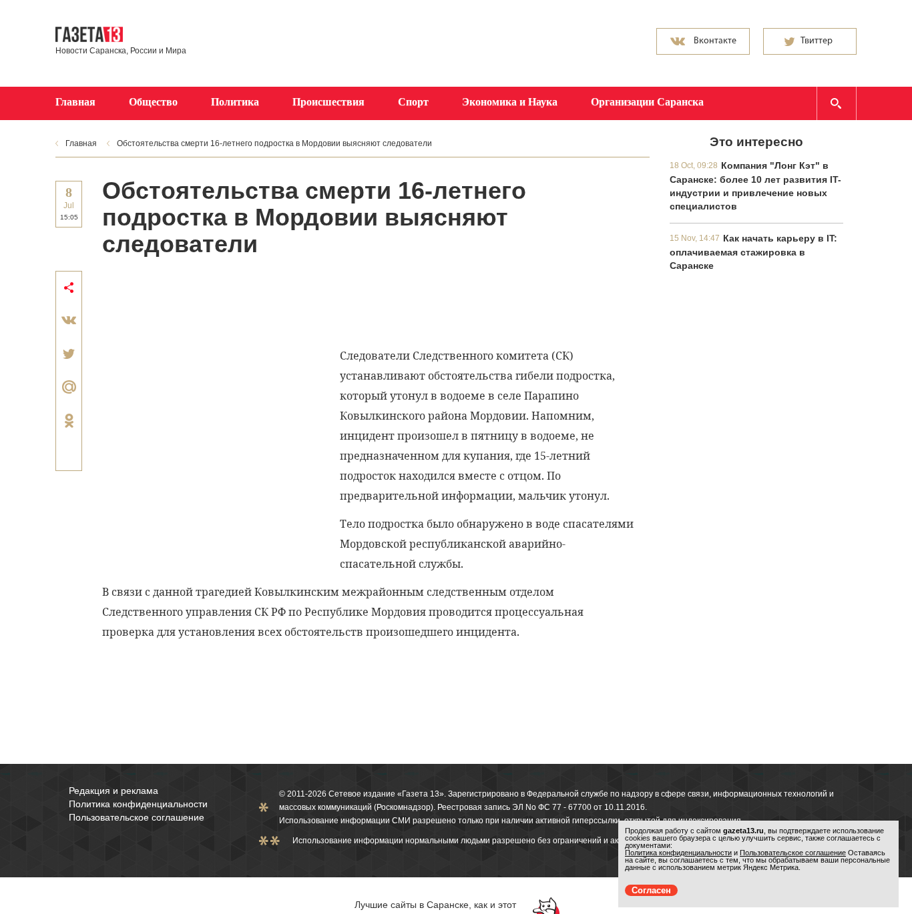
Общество (153, 101)
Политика (235, 101)
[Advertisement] (345, 301)
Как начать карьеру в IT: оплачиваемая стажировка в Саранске (753, 252)
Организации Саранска (647, 101)
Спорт (413, 101)
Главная (75, 101)
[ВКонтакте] (68, 320)
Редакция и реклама (113, 790)
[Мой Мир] (68, 387)
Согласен (651, 890)
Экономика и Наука (509, 101)
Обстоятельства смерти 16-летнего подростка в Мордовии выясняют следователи (274, 143)
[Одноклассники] (68, 420)
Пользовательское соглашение (136, 817)
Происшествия (328, 101)
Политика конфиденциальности (138, 804)
